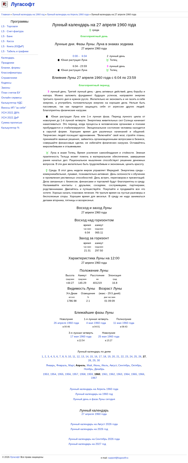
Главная (5, 14)
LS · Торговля (9, 26)
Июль (105, 365)
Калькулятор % (10, 127)
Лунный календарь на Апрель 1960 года (68, 14)
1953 (46, 374)
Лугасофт (15, 457)
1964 (127, 374)
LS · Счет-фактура (12, 31)
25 (135, 356)
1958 (83, 374)
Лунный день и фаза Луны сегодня (94, 399)
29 (94, 360)
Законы (5, 87)
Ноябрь (88, 369)
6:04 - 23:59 (79, 66)
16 (95, 356)
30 (98, 360)
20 (113, 356)
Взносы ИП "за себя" (13, 107)
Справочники (9, 77)
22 (122, 356)
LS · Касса (7, 41)
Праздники (7, 62)
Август (113, 365)
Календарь (7, 57)
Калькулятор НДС (11, 102)
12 (78, 356)
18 (104, 356)
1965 (134, 374)
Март (71, 365)
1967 (94, 377)
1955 (61, 374)
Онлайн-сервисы (11, 97)
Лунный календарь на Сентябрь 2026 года (94, 439)
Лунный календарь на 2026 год (89, 429)
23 (126, 356)
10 (69, 356)
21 (117, 356)
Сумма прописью (11, 122)
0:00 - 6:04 (79, 56)
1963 (119, 374)
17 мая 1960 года (80, 336)
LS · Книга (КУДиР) (12, 46)
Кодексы (6, 82)
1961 (105, 374)
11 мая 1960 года (123, 323)
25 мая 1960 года (108, 336)
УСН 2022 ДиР (10, 117)
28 (89, 360)
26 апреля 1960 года (66, 323)
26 (139, 356)
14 (87, 356)
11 (74, 356)
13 (82, 356)
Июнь (96, 365)
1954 (53, 374)
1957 (75, 374)
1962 (112, 374)
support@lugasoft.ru (118, 458)
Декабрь (99, 369)
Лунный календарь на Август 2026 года (94, 424)
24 (131, 356)
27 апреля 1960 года (94, 414)
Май (89, 365)
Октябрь (136, 365)
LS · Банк (6, 36)
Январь (50, 365)
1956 (68, 374)
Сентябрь (124, 365)
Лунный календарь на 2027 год (87, 444)
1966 (141, 374)
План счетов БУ (10, 92)
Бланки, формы (10, 67)
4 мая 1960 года (96, 323)
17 (100, 356)
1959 (90, 374)
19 (109, 356)
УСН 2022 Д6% (10, 112)
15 (91, 356)
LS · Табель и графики (14, 51)
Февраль (61, 365)
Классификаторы (11, 72)
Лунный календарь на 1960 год (28, 14)
